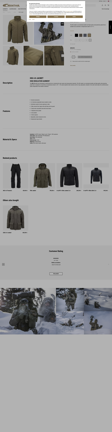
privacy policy (63, 13)
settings (30, 13)
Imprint (33, 19)
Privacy (30, 19)
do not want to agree (69, 11)
